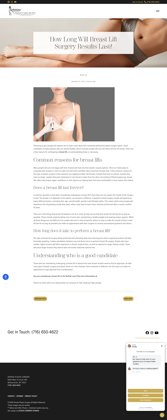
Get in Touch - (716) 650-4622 (145, 2)
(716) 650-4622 (14, 385)
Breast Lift (83, 75)
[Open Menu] (157, 11)
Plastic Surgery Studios (29, 411)
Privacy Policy (31, 396)
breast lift (52, 146)
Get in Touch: (33, 332)
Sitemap (20, 396)
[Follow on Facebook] (9, 2)
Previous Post (40, 299)
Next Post (128, 299)
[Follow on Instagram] (12, 2)
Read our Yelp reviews (92, 283)
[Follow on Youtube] (15, 2)
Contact (11, 396)
